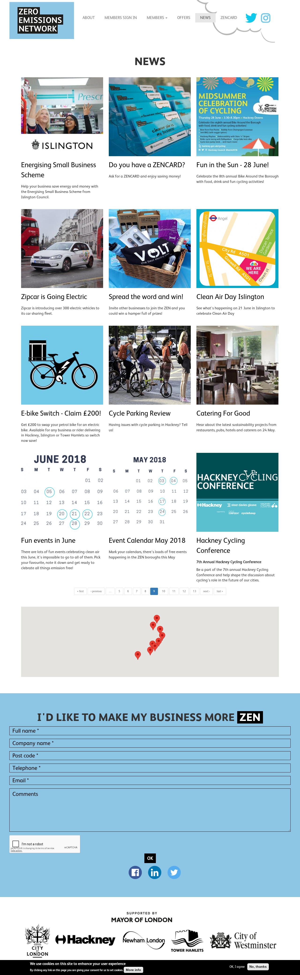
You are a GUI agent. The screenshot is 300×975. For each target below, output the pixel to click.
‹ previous (96, 591)
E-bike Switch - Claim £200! (61, 413)
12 (184, 591)
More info (133, 970)
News (205, 17)
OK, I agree (237, 966)
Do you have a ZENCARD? (147, 165)
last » (220, 591)
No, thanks (258, 966)
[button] (157, 619)
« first (80, 591)
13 (194, 591)
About (88, 17)
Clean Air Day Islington (230, 297)
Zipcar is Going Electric (54, 297)
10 (163, 591)
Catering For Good (223, 413)
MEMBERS (156, 17)
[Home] (43, 20)
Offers (183, 17)
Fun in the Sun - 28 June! (232, 165)
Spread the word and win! (146, 297)
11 (174, 591)
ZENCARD (229, 17)
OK (150, 858)
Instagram (265, 18)
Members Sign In (121, 17)
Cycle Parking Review (140, 413)
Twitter (251, 18)
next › (206, 591)
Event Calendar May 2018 (147, 540)
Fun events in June (48, 540)
